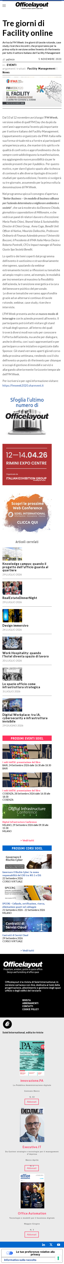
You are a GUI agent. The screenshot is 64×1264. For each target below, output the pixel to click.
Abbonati (31, 1101)
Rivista (26, 1000)
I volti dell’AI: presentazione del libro (21, 762)
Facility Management (41, 69)
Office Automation (32, 1213)
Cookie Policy (30, 1009)
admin (10, 59)
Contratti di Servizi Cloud (15, 935)
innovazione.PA (32, 1080)
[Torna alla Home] (32, 5)
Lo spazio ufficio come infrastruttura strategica (21, 685)
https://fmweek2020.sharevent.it (23, 385)
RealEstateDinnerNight (19, 598)
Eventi (12, 65)
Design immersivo (15, 625)
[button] (4, 5)
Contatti (27, 1006)
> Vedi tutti (27, 840)
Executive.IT (32, 1147)
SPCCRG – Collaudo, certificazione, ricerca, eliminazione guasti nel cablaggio (23, 905)
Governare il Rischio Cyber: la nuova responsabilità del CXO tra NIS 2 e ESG (21, 873)
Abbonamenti (30, 1003)
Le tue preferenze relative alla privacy (35, 1253)
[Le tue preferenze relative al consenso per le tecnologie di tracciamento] (58, 1258)
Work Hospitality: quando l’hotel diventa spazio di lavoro (25, 654)
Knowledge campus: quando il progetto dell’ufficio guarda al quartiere (25, 567)
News (6, 72)
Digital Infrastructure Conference (19, 821)
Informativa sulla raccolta (20, 1260)
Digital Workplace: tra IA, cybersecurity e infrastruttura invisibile (25, 718)
